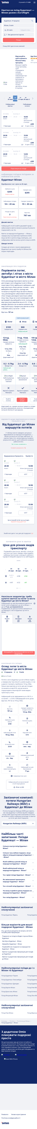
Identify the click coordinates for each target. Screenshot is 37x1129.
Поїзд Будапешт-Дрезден (10, 984)
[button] (10, 30)
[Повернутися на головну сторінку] (5, 2)
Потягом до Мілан (23, 1021)
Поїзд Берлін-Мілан (8, 988)
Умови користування (18, 1114)
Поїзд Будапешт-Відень (9, 915)
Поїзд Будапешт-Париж (9, 976)
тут (32, 533)
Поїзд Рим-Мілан (7, 1013)
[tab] (10, 105)
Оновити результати (17, 448)
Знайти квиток (9, 194)
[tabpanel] (18, 640)
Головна (4, 1021)
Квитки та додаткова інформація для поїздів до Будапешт (17, 953)
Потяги (12, 1021)
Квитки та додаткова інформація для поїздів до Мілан (17, 958)
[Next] (33, 98)
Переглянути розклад (9, 217)
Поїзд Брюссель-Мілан (9, 992)
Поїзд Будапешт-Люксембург (11, 980)
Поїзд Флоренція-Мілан (9, 996)
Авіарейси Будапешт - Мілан (12, 944)
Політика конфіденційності (10, 1118)
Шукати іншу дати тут (18, 522)
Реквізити (4, 1114)
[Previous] (5, 569)
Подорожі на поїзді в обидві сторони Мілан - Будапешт (17, 937)
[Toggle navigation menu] (34, 2)
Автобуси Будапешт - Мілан (11, 941)
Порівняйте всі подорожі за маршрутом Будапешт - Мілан (16, 948)
